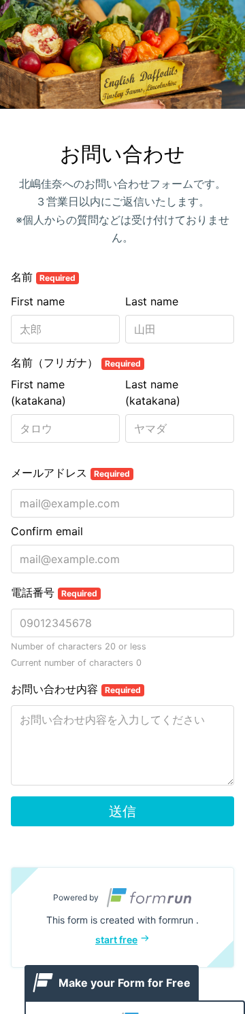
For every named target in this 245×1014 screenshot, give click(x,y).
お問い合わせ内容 (76, 689)
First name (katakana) (38, 392)
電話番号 (54, 592)
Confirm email (47, 531)
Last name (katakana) (152, 392)
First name (38, 301)
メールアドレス (70, 472)
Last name (151, 301)
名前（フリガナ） (76, 362)
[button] (122, 917)
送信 (122, 811)
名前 (43, 277)
